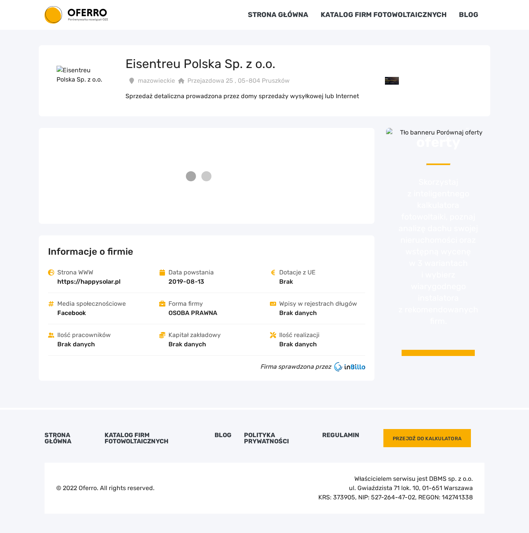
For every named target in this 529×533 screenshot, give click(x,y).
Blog (468, 14)
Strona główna (278, 14)
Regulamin (340, 435)
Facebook (71, 313)
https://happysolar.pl (88, 281)
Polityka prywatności (266, 438)
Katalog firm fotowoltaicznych (384, 14)
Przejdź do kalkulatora (427, 438)
